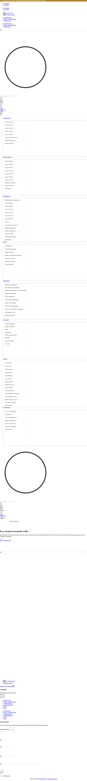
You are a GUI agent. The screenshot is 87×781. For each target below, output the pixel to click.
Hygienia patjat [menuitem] (15, 252)
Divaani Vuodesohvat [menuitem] (14, 417)
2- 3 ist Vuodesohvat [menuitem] (14, 411)
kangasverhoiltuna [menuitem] (10, 324)
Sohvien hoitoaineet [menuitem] (10, 402)
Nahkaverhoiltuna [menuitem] (10, 326)
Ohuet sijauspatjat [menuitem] (16, 296)
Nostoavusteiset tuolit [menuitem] (10, 335)
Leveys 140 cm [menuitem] (14, 128)
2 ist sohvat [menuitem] (14, 363)
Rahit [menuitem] (6, 329)
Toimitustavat (7, 20)
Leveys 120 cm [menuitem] (14, 125)
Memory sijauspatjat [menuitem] (16, 303)
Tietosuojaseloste (52, 779)
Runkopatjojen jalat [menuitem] (10, 228)
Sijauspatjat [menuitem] (8, 188)
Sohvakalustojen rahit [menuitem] (14, 396)
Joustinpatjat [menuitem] (15, 246)
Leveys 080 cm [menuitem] (14, 161)
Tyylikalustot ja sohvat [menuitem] (11, 399)
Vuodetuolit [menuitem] (8, 414)
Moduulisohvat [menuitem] (9, 381)
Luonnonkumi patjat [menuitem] (15, 249)
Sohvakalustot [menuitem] (14, 375)
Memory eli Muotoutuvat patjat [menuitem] (15, 255)
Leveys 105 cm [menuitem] (9, 122)
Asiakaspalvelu (7, 17)
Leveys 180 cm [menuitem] (14, 134)
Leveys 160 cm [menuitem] (14, 131)
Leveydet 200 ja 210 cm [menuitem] (14, 137)
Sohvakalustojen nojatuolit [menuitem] (14, 393)
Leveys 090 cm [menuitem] (14, 164)
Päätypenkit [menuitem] (8, 239)
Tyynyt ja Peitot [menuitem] (9, 143)
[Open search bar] (1, 94)
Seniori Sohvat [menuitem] (9, 387)
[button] (43, 114)
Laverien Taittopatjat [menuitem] (10, 426)
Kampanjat (6, 3)
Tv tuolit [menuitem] (7, 343)
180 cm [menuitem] (14, 222)
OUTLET (6, 5)
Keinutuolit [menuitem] (8, 332)
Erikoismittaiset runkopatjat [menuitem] (12, 200)
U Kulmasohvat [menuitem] (9, 390)
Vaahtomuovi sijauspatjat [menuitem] (16, 306)
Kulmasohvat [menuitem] (14, 372)
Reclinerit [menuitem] (7, 338)
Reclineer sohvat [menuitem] (14, 385)
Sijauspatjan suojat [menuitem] (16, 312)
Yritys (5, 706)
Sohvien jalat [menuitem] (8, 405)
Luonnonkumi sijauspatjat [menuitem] (16, 300)
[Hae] (1, 99)
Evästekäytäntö (43, 779)
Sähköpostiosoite (4, 729)
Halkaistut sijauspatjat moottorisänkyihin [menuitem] (16, 290)
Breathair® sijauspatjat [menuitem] (11, 284)
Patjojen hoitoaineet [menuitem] (10, 140)
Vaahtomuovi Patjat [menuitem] (15, 258)
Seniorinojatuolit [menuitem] (14, 341)
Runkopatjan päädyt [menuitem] (14, 237)
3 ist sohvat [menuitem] (14, 366)
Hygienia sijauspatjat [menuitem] (16, 293)
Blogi (4, 708)
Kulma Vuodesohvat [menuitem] (14, 420)
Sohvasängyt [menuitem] (8, 429)
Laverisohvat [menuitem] (14, 379)
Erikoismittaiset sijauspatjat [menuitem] (12, 287)
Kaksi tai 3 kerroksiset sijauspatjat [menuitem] (16, 309)
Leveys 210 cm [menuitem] (9, 180)
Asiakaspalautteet (8, 705)
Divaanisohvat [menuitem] (14, 369)
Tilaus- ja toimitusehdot (9, 19)
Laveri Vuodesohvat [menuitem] (10, 423)
